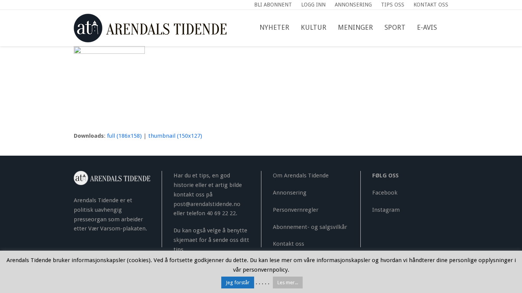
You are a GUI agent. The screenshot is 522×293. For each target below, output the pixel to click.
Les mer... (287, 282)
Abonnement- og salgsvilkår (310, 227)
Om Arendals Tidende (301, 175)
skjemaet (185, 240)
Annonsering (289, 192)
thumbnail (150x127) (175, 135)
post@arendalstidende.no (206, 204)
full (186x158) (124, 135)
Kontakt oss (288, 243)
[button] (448, 27)
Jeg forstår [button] (238, 282)
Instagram (386, 209)
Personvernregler (295, 209)
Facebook (384, 192)
